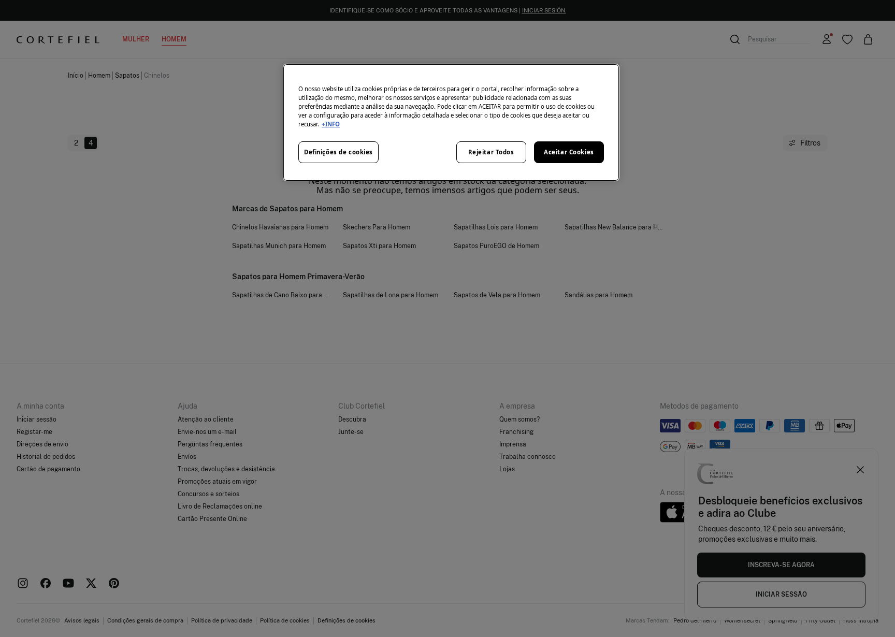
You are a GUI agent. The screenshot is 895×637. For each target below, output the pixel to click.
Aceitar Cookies (569, 152)
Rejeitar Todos (491, 152)
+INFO (331, 124)
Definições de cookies (338, 152)
